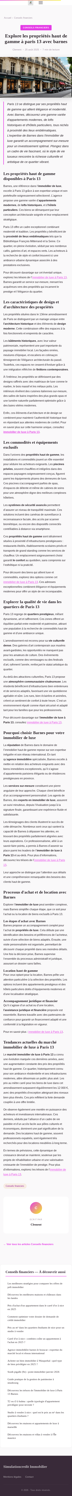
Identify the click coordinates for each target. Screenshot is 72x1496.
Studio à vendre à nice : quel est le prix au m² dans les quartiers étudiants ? (36, 1414)
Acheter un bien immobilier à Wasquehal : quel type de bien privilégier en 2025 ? (35, 1362)
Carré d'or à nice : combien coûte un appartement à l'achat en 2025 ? (34, 1340)
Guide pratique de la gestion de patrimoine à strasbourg (31, 1381)
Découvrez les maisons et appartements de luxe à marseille (33, 1425)
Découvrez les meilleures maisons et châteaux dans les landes (34, 1296)
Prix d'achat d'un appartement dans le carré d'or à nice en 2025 (36, 1307)
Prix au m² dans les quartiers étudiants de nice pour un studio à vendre (36, 1329)
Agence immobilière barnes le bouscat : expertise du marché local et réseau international (35, 1351)
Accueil (7, 18)
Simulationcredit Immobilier (25, 1466)
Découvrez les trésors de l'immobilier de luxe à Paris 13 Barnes (35, 1392)
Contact (29, 1476)
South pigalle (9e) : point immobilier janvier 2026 (33, 1371)
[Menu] (40, 2)
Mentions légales (12, 1476)
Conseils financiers (23, 18)
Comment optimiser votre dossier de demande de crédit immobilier (33, 1318)
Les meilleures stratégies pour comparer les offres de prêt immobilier (35, 1285)
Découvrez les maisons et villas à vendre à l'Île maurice (32, 1436)
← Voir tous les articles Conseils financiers (28, 1244)
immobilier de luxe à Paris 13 (49, 277)
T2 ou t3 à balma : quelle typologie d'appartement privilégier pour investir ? (34, 1403)
